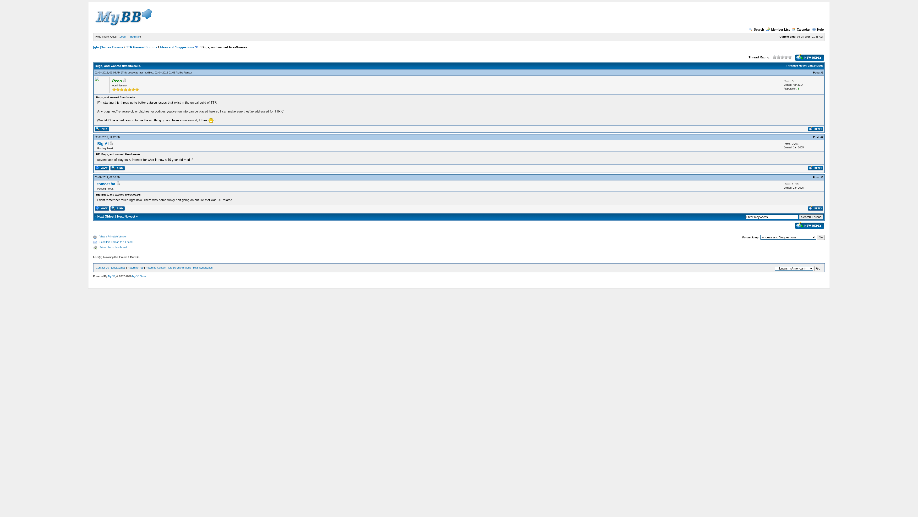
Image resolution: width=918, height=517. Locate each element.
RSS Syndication (203, 267)
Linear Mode (815, 65)
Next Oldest (105, 216)
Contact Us (102, 267)
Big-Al (103, 144)
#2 (821, 137)
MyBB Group (139, 276)
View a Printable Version (113, 236)
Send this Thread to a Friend (115, 242)
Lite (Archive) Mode (179, 267)
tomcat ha (106, 184)
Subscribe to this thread (113, 247)
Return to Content (156, 267)
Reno (187, 72)
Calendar (803, 29)
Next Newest (126, 216)
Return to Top (135, 267)
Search (759, 29)
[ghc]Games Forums (108, 47)
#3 (821, 177)
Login (123, 36)
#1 (821, 72)
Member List (780, 29)
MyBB (111, 276)
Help (820, 29)
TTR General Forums (141, 47)
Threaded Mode (796, 65)
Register (135, 36)
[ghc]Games (118, 267)
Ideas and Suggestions (177, 47)
